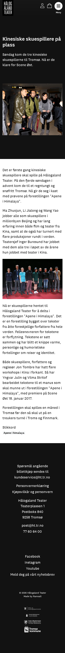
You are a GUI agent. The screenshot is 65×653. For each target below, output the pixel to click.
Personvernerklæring (32, 486)
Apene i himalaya (14, 433)
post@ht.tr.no (33, 525)
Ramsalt (37, 596)
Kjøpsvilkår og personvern (32, 492)
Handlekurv (49, 5)
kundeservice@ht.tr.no (32, 477)
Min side (42, 5)
